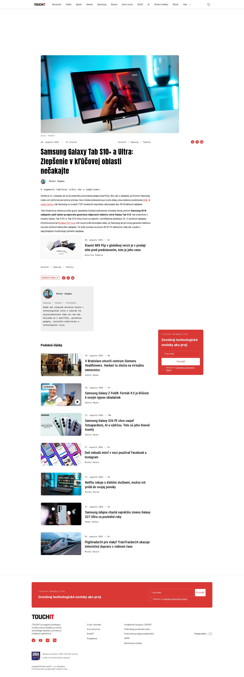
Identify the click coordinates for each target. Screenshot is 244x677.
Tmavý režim (200, 634)
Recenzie (56, 4)
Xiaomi (114, 4)
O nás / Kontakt (94, 625)
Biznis (175, 4)
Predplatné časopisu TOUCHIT (138, 625)
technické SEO (38, 669)
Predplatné (92, 638)
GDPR (126, 638)
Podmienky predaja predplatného (139, 634)
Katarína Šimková (94, 255)
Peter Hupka (57, 181)
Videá (68, 4)
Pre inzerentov (93, 629)
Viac (185, 4)
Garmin (89, 4)
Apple (79, 4)
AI (149, 4)
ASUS (140, 4)
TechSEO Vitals (61, 669)
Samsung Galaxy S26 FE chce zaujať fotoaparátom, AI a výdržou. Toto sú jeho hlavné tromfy (117, 425)
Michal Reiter (92, 462)
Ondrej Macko (92, 375)
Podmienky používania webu (137, 629)
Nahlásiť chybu (49, 278)
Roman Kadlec (92, 522)
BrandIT (90, 634)
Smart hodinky (161, 4)
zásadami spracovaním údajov (175, 599)
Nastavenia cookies (133, 643)
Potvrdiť (181, 361)
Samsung (101, 4)
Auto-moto (127, 4)
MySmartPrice (66, 222)
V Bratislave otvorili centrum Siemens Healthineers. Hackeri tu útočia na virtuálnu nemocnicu (114, 365)
